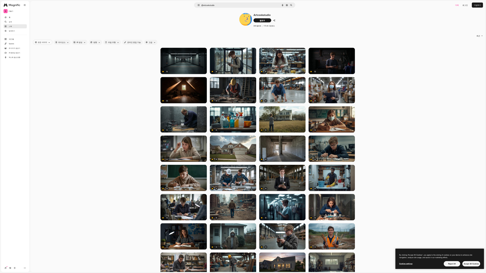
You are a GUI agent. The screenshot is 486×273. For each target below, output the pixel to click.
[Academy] (10, 268)
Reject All (452, 264)
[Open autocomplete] (197, 5)
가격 (457, 5)
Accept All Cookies (471, 264)
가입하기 (477, 5)
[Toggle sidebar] (25, 5)
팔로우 (262, 20)
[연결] (6, 268)
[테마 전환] (15, 268)
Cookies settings (405, 263)
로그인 (465, 5)
